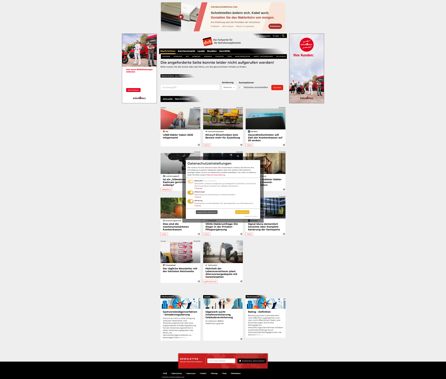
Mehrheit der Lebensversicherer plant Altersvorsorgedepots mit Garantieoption (221, 272)
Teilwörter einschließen (256, 87)
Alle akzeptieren (242, 212)
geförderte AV (210, 281)
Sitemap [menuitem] (214, 373)
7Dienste (198, 188)
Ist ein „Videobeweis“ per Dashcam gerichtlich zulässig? (178, 182)
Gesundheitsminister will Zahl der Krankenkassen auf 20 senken (265, 137)
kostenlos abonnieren (253, 361)
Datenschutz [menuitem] (177, 373)
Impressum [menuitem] (191, 373)
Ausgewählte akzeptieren (207, 212)
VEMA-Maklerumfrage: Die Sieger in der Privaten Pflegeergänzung (221, 227)
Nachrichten (167, 51)
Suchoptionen (246, 82)
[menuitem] (262, 36)
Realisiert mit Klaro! (251, 216)
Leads (201, 51)
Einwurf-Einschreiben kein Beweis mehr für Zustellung (222, 136)
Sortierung (228, 82)
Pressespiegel (264, 36)
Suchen (277, 87)
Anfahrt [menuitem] (203, 373)
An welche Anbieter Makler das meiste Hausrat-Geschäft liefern (265, 182)
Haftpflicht (166, 189)
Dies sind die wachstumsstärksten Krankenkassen (176, 227)
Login (276, 36)
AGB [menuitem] (165, 373)
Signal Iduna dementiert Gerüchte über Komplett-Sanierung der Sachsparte (264, 227)
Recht (206, 145)
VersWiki (224, 51)
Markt (249, 145)
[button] (199, 144)
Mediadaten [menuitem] (236, 373)
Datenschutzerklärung (215, 175)
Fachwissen (167, 297)
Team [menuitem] (224, 373)
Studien (212, 51)
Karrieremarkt (186, 51)
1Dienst (197, 197)
